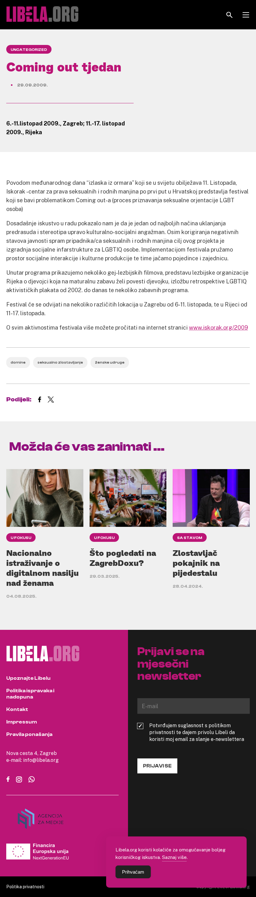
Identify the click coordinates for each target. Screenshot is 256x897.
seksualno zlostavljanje (60, 362)
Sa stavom (189, 538)
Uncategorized (29, 49)
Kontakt (17, 709)
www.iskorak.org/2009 (218, 327)
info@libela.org (41, 760)
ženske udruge (110, 362)
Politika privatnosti (25, 886)
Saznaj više (174, 857)
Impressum (21, 722)
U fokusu (21, 538)
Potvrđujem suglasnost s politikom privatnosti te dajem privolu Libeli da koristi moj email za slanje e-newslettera (196, 732)
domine (18, 362)
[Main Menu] (246, 14)
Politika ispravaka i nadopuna (30, 694)
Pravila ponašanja (29, 734)
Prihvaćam (133, 872)
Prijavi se (157, 766)
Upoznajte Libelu (28, 678)
